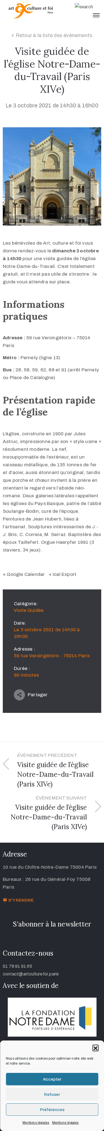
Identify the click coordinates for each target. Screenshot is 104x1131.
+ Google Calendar (24, 574)
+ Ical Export (63, 574)
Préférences (52, 1109)
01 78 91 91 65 (17, 966)
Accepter (52, 1079)
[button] (95, 1047)
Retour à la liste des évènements (54, 35)
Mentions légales (35, 1123)
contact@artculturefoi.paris (31, 974)
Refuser (52, 1094)
